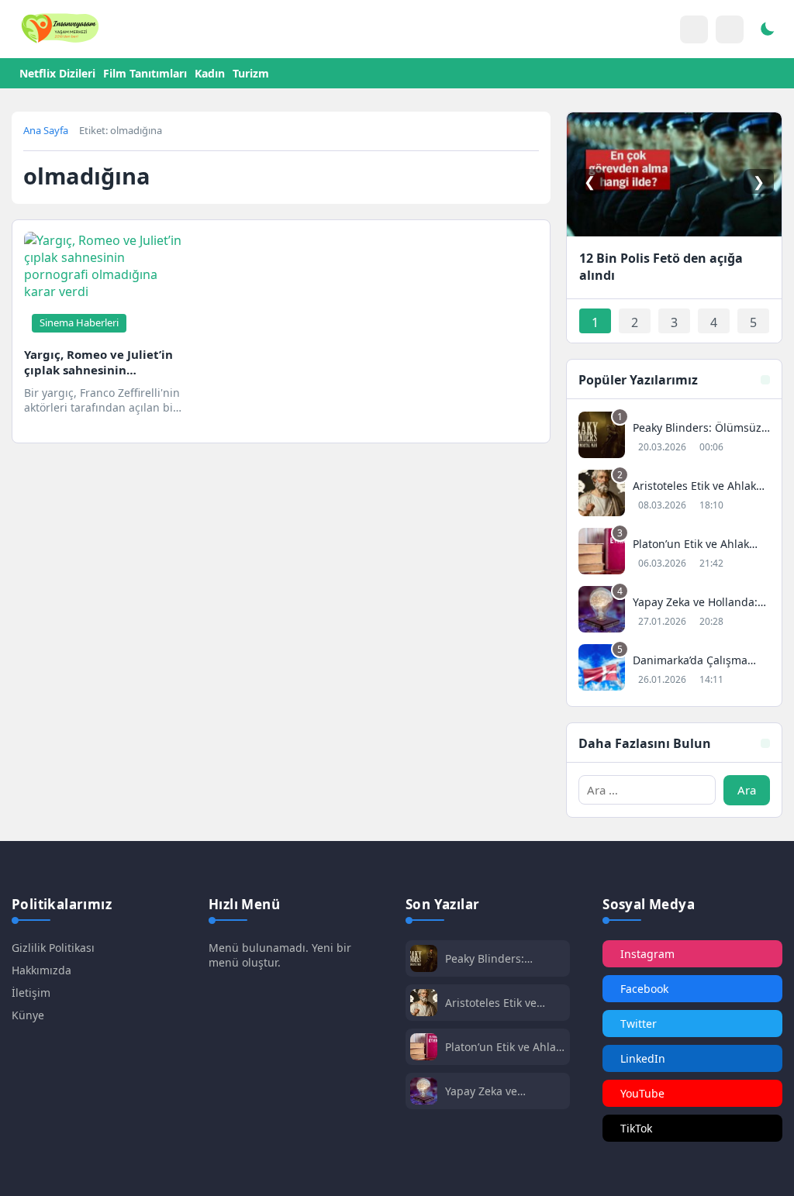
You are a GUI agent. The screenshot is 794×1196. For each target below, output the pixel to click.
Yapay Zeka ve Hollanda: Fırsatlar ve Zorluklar (500, 1091)
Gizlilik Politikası (53, 947)
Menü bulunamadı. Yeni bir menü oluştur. (280, 955)
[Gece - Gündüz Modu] (767, 31)
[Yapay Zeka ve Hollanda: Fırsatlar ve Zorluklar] (674, 611)
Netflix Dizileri (57, 73)
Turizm (251, 73)
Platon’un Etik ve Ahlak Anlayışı (503, 1046)
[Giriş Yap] (694, 29)
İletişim (31, 992)
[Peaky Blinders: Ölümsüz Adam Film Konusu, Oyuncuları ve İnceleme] (674, 437)
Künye (28, 1015)
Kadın (210, 73)
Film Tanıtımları (145, 73)
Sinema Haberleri (79, 322)
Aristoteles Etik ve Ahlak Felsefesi (491, 1002)
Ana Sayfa (45, 130)
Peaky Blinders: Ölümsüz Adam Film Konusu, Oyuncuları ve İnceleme (504, 958)
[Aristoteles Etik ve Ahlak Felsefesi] (674, 495)
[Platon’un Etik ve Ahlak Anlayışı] (674, 553)
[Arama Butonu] (730, 29)
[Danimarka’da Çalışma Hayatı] (674, 669)
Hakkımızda (41, 970)
